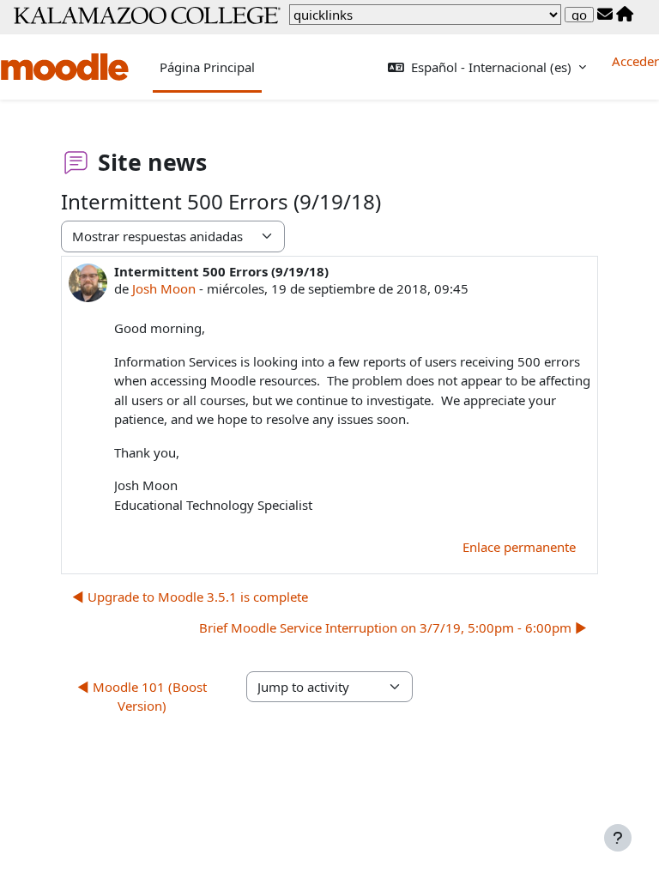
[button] (487, 67)
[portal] (624, 14)
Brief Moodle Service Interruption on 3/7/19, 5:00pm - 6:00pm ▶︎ (393, 627)
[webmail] (605, 14)
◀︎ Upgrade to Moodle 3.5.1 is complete (190, 596)
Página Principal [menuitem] (207, 67)
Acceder (635, 61)
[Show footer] (618, 838)
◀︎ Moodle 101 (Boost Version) (142, 696)
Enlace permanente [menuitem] (519, 546)
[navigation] (425, 14)
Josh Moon (164, 288)
